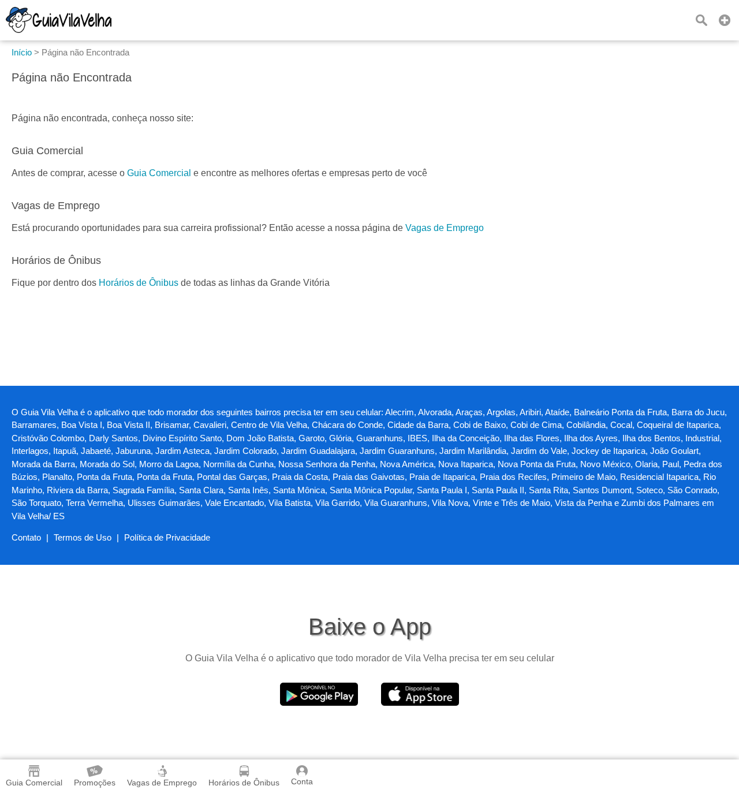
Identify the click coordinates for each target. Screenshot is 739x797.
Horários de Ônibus (138, 283)
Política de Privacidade (167, 537)
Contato (26, 537)
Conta (302, 781)
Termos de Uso (82, 537)
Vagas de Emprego (444, 228)
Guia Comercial (159, 173)
